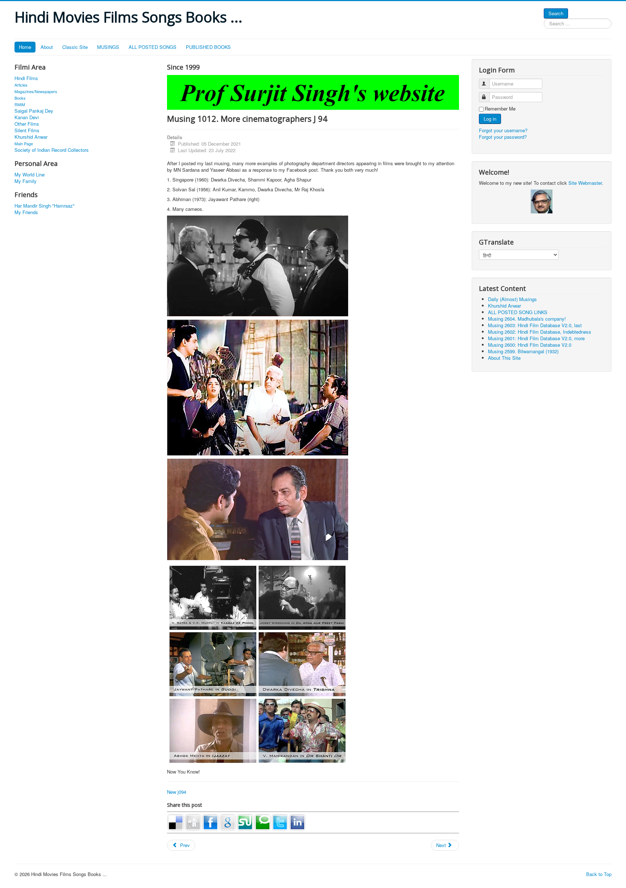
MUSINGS (108, 46)
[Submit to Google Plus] (228, 821)
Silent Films (26, 130)
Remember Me (500, 108)
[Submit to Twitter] (280, 821)
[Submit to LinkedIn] (297, 821)
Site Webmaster (585, 182)
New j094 (176, 791)
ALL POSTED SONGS (152, 46)
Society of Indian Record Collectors (51, 150)
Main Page (23, 143)
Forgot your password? (503, 136)
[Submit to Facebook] (210, 821)
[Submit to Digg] (193, 821)
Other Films (26, 124)
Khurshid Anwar (30, 137)
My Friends (26, 212)
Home (25, 46)
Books (20, 98)
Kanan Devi (26, 117)
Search (555, 13)
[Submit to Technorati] (262, 821)
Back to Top (599, 874)
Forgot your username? (503, 130)
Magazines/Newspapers (35, 91)
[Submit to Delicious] (175, 821)
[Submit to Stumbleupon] (245, 821)
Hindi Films (26, 78)
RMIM (19, 104)
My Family (25, 181)
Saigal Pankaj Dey (33, 111)
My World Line (29, 174)
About (47, 46)
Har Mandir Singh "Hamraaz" (44, 206)
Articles (21, 85)
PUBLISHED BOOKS (208, 46)
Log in (490, 118)
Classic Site (75, 46)
